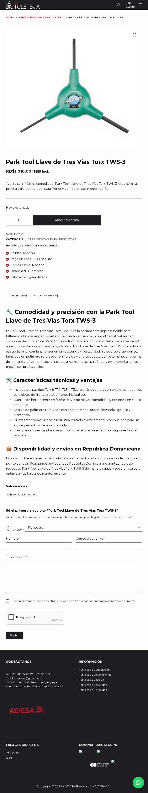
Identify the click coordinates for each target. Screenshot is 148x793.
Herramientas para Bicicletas (50, 239)
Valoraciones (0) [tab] (46, 295)
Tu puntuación (15, 527)
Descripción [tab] (18, 295)
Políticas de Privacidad (93, 689)
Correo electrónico (91, 538)
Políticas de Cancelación (94, 669)
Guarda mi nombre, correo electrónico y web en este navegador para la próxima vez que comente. (74, 600)
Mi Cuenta (12, 752)
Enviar (14, 635)
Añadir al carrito (67, 220)
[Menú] (140, 5)
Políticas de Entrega (91, 679)
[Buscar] (118, 4)
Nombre (13, 538)
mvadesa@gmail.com (27, 678)
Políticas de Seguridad (93, 684)
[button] (138, 782)
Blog (9, 757)
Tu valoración (16, 557)
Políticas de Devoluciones (95, 674)
